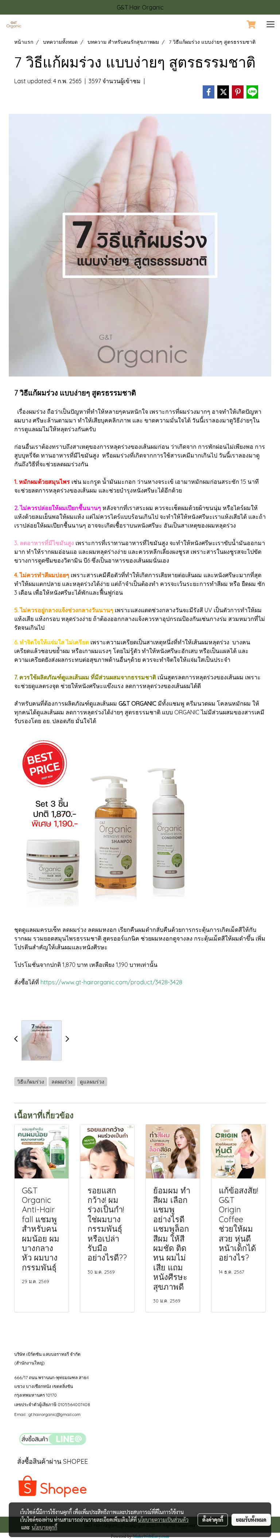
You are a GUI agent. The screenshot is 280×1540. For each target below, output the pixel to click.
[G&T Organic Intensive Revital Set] (105, 824)
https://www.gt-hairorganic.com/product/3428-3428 (111, 982)
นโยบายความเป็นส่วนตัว (163, 1519)
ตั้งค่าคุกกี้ (212, 1519)
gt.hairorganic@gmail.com (54, 1414)
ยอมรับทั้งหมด (251, 1519)
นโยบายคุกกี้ (44, 1527)
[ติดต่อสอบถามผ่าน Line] (52, 1439)
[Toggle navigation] (270, 25)
